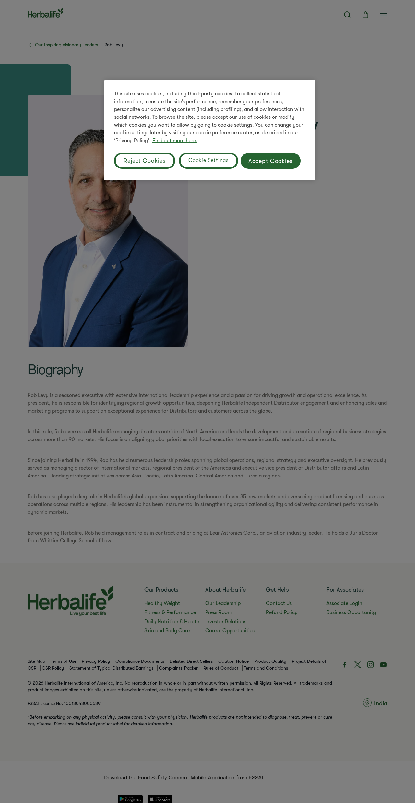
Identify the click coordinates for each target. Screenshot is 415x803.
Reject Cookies (145, 160)
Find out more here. (174, 140)
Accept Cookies (270, 161)
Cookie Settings (208, 160)
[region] (209, 130)
